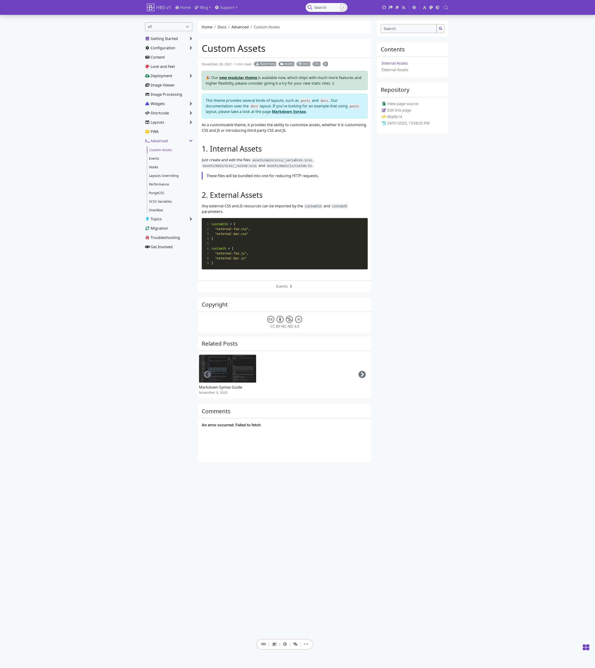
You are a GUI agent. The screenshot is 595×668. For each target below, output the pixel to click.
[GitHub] (384, 7)
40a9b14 (394, 116)
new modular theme (238, 77)
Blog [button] (204, 7)
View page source (402, 103)
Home (185, 7)
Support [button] (227, 7)
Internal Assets (395, 63)
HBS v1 (163, 7)
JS (325, 64)
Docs (222, 27)
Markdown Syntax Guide (220, 387)
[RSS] (403, 7)
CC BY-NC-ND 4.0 (284, 326)
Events (282, 286)
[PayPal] (397, 7)
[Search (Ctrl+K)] (446, 7)
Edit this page (398, 110)
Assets (288, 64)
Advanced (240, 27)
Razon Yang (267, 64)
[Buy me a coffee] (274, 644)
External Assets (395, 69)
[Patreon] (390, 7)
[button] (414, 7)
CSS (316, 64)
